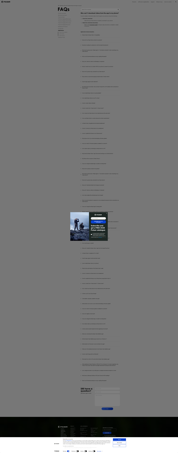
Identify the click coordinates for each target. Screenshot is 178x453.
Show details (99, 451)
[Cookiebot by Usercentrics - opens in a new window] (57, 451)
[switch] (77, 451)
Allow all (119, 439)
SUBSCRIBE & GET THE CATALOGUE (98, 222)
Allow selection (119, 442)
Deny (119, 445)
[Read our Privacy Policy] (105, 236)
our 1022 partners (69, 440)
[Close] (107, 213)
